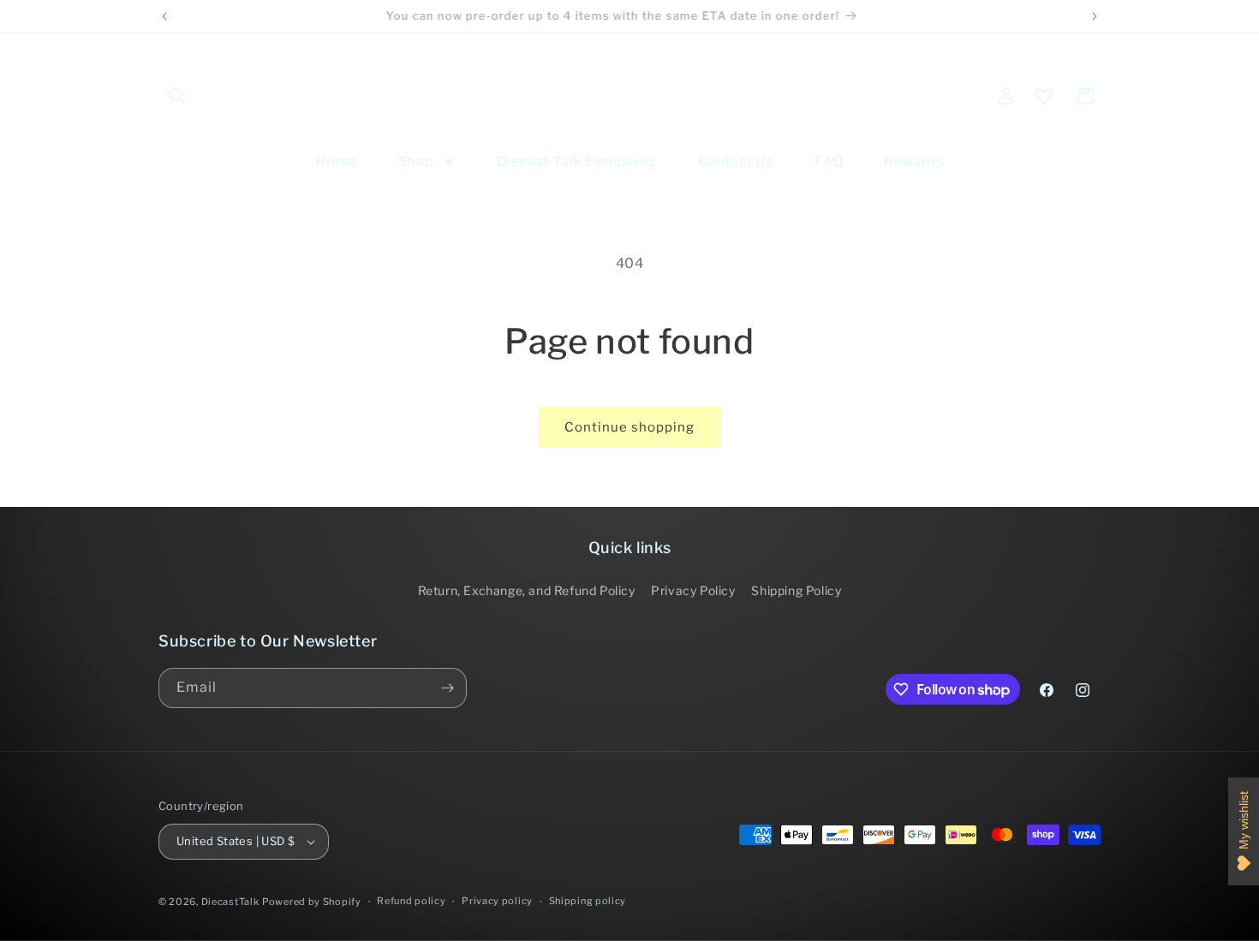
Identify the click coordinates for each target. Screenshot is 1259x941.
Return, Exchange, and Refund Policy (526, 590)
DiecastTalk (230, 902)
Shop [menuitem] (415, 161)
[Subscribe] (447, 688)
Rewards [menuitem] (913, 161)
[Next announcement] (1094, 16)
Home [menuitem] (335, 161)
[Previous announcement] (164, 16)
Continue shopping (629, 427)
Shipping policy (588, 901)
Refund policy (411, 901)
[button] (177, 96)
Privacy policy (497, 901)
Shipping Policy (796, 590)
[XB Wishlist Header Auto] (1044, 96)
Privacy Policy (693, 590)
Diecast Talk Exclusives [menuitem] (577, 161)
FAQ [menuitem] (829, 161)
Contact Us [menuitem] (735, 161)
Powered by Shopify (311, 902)
